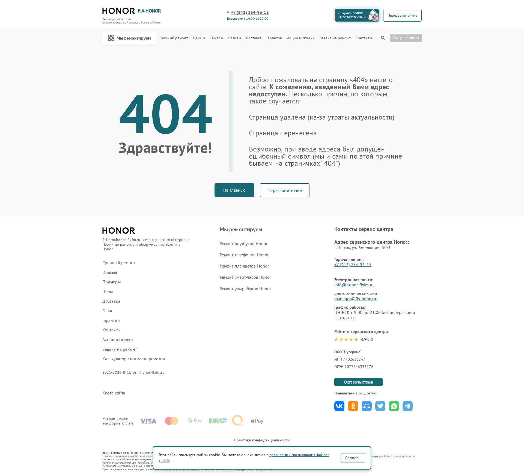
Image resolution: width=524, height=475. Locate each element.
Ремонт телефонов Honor (244, 254)
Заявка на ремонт (335, 38)
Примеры (111, 281)
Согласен (353, 457)
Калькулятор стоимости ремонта (133, 358)
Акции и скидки (300, 38)
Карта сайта (113, 393)
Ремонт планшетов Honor (244, 266)
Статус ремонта (406, 37)
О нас (215, 38)
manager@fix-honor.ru (355, 298)
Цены (197, 38)
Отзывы (234, 38)
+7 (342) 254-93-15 (250, 12)
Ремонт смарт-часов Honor (245, 277)
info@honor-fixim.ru (354, 284)
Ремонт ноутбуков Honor (243, 243)
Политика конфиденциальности (262, 440)
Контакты (364, 38)
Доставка (254, 38)
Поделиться (339, 406)
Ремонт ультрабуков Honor (245, 288)
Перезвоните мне (284, 190)
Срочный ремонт (173, 38)
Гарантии (274, 38)
